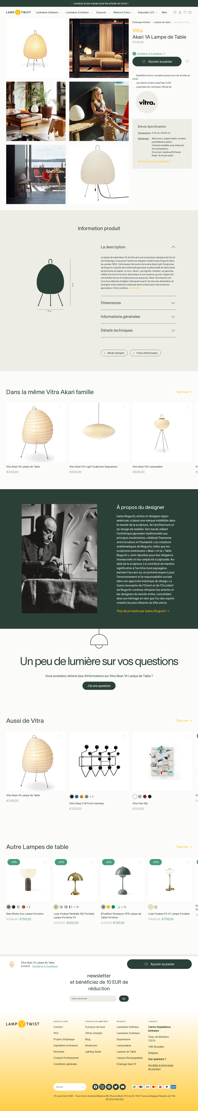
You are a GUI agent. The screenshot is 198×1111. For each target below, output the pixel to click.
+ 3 (91, 796)
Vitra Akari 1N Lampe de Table (23, 466)
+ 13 (123, 907)
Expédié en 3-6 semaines (45, 966)
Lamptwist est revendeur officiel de (153, 87)
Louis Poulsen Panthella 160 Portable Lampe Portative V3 (74, 915)
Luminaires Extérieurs (77, 12)
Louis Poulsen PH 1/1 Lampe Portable (168, 913)
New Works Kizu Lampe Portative (24, 913)
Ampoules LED (146, 12)
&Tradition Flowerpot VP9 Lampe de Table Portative (121, 915)
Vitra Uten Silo (140, 803)
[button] (36, 48)
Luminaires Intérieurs (47, 12)
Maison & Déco (121, 12)
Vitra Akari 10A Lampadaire (147, 466)
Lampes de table (162, 22)
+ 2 (28, 907)
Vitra (137, 30)
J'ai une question (99, 686)
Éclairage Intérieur (141, 22)
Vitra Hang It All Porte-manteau (86, 803)
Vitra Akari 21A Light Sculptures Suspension (93, 466)
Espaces (101, 12)
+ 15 (76, 907)
